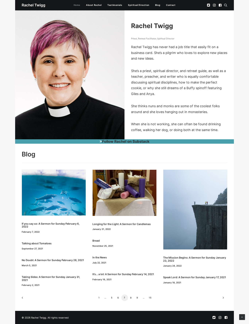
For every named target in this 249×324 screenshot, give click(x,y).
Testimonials (114, 5)
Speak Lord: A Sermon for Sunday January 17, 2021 (194, 277)
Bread (96, 240)
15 (150, 297)
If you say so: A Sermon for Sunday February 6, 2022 (50, 225)
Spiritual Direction (138, 5)
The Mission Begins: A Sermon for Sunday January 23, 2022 (194, 259)
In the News (99, 257)
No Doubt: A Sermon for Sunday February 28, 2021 (53, 260)
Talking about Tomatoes (37, 243)
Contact (170, 5)
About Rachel (94, 5)
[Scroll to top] (242, 317)
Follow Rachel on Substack (125, 141)
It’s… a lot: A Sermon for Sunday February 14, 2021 (123, 274)
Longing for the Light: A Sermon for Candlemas (121, 224)
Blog (157, 5)
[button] (209, 5)
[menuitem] (77, 5)
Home (77, 5)
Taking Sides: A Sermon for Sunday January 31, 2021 (51, 278)
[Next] (222, 299)
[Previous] (27, 299)
